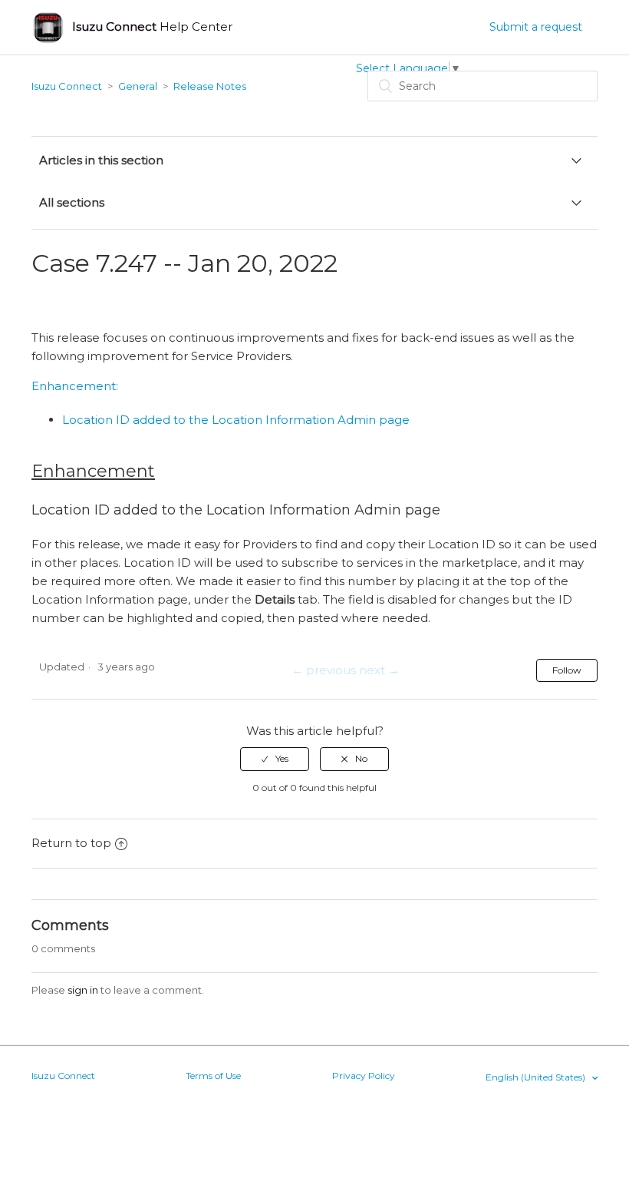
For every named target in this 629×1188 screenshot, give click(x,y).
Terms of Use (213, 1075)
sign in (83, 990)
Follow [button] (566, 670)
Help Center (152, 26)
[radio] (274, 758)
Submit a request (535, 27)
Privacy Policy (363, 1075)
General (137, 86)
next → (379, 670)
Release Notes (209, 86)
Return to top (71, 843)
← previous (323, 670)
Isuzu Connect (66, 86)
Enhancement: (74, 386)
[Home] (47, 27)
